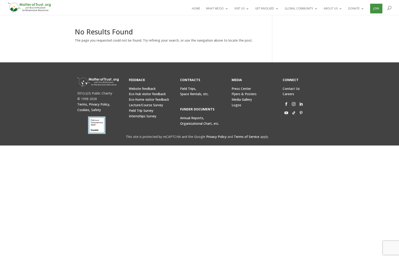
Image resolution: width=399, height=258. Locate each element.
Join (376, 8)
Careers (288, 94)
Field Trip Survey (141, 110)
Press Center (241, 88)
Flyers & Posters (244, 94)
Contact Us (291, 88)
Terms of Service (246, 136)
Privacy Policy (216, 136)
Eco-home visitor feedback (149, 99)
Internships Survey (142, 116)
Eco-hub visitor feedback (147, 94)
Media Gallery (242, 99)
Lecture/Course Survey (146, 105)
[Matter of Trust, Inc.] (98, 82)
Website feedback (142, 88)
